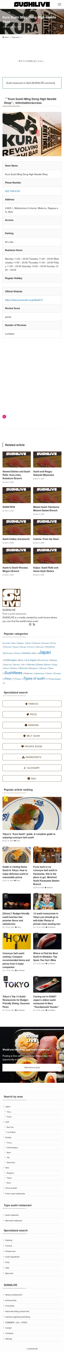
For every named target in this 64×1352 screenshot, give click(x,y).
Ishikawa (28, 653)
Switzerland (41, 673)
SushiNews (16, 672)
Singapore (36, 668)
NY (25, 664)
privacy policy (10, 1300)
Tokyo (10, 678)
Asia (15, 643)
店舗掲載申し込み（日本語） (17, 1322)
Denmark (9, 647)
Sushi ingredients (12, 1256)
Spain (9, 1152)
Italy (36, 653)
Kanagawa (14, 660)
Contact (8, 1328)
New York (9, 664)
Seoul (8, 668)
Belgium (22, 643)
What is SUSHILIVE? (13, 1294)
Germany (41, 647)
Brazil (30, 643)
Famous (8, 1245)
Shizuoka (25, 668)
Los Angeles (32, 660)
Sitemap (8, 1338)
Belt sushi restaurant (13, 1220)
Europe (25, 647)
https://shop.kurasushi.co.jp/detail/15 (24, 299)
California (38, 643)
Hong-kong (10, 653)
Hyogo (19, 653)
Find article (9, 1305)
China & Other (11, 1188)
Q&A (7, 1267)
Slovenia (45, 668)
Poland (50, 664)
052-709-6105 (12, 191)
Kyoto (22, 660)
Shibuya (16, 668)
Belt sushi (9, 1273)
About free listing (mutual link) (17, 1311)
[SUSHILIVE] (32, 4)
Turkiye (20, 679)
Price (7, 1262)
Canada (47, 643)
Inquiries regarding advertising (17, 1316)
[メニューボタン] (59, 4)
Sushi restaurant (12, 1215)
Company (9, 1333)
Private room (10, 1251)
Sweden (31, 673)
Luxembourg (45, 660)
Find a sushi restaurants (15, 1193)
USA (7, 1122)
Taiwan (51, 673)
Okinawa (33, 664)
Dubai (17, 647)
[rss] (33, 624)
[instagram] (30, 624)
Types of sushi (37, 678)
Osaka (42, 664)
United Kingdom (12, 1147)
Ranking (8, 1240)
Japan (7, 1106)
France (33, 647)
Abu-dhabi (8, 643)
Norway (18, 664)
